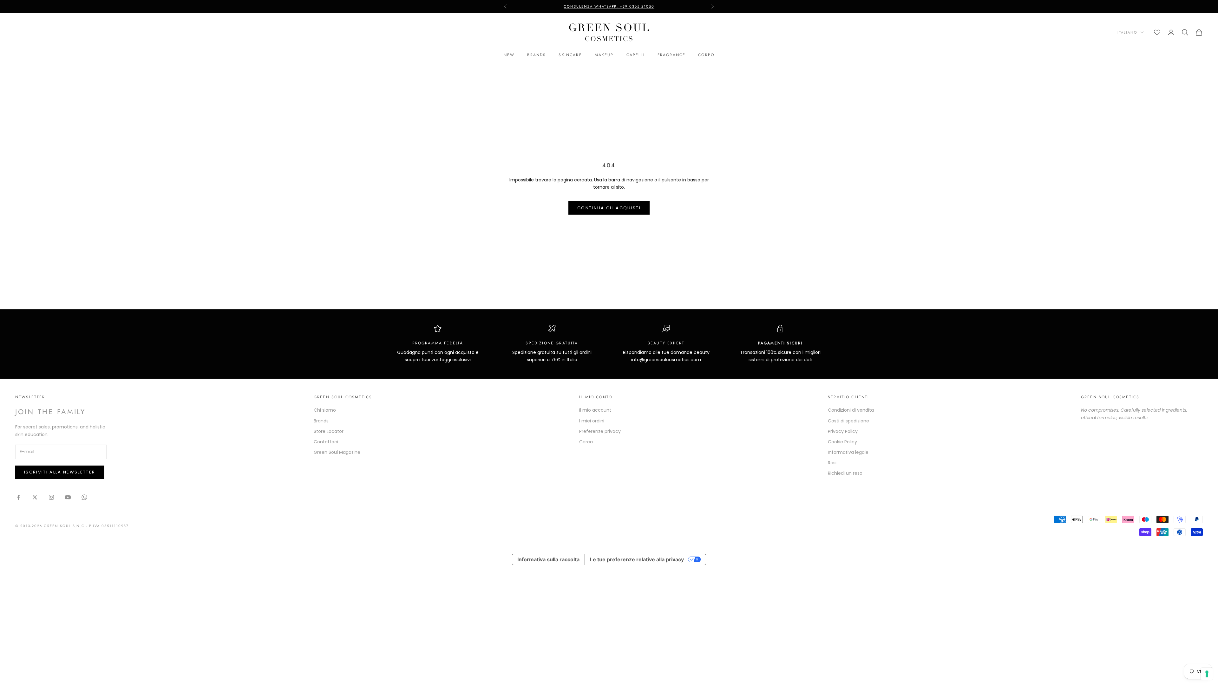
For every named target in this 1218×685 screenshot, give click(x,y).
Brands (536, 55)
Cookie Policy (842, 442)
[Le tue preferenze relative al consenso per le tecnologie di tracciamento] (1207, 674)
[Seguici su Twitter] (35, 497)
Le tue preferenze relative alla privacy (637, 559)
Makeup (604, 55)
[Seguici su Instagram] (51, 497)
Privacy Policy (843, 431)
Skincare (570, 55)
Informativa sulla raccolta (548, 559)
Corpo (706, 55)
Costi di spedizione (848, 421)
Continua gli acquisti (609, 208)
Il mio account (595, 410)
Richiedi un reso (845, 473)
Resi (832, 463)
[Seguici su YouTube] (68, 497)
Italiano (1127, 32)
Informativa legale (848, 452)
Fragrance (671, 55)
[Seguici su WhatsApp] (84, 497)
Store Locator (329, 431)
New (509, 55)
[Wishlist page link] (1157, 32)
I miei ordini (591, 421)
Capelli (635, 55)
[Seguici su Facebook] (18, 497)
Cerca (586, 442)
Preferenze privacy (600, 431)
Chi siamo (325, 410)
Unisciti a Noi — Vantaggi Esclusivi (609, 6)
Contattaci (326, 442)
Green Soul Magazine (337, 452)
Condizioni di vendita (851, 410)
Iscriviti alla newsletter (59, 472)
